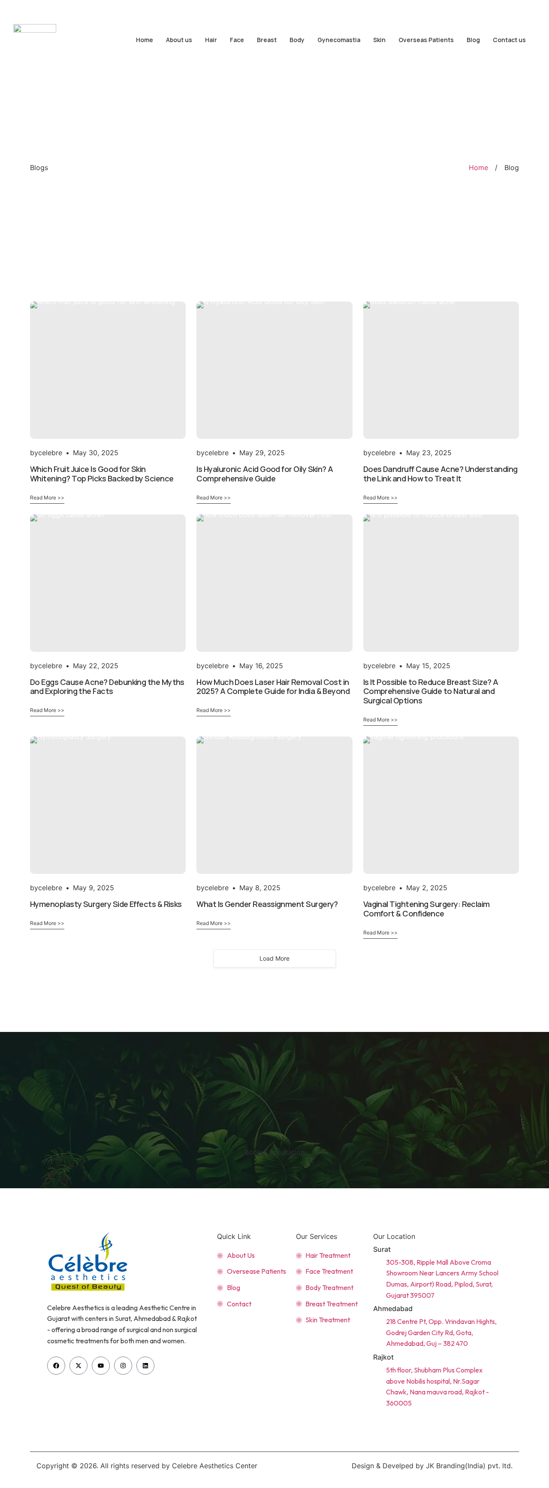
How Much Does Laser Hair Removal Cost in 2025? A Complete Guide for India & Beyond (273, 687)
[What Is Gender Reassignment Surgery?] (274, 805)
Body (297, 40)
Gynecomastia (338, 40)
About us (179, 40)
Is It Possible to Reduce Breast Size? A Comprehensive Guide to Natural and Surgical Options (430, 691)
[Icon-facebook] (478, 8)
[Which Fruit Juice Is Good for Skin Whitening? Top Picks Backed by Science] (108, 370)
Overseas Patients (426, 40)
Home (144, 40)
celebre (50, 452)
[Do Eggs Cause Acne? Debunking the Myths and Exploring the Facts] (108, 583)
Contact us (509, 40)
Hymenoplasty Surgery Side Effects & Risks (106, 904)
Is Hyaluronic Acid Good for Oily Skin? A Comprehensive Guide (264, 474)
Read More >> (47, 497)
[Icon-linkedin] (515, 8)
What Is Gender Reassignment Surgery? (267, 904)
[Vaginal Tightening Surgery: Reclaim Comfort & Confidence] (441, 805)
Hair (211, 40)
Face (237, 40)
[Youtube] (503, 8)
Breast (267, 40)
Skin (379, 40)
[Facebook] (56, 1366)
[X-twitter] (491, 8)
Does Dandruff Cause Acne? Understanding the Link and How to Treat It (440, 474)
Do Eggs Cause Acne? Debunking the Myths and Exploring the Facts (107, 687)
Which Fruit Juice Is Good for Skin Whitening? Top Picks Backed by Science (101, 474)
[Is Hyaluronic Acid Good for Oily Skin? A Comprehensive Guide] (274, 370)
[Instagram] (528, 8)
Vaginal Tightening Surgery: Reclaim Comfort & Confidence (426, 909)
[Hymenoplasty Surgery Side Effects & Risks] (108, 805)
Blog (473, 40)
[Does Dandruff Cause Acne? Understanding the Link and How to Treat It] (441, 370)
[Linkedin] (145, 1366)
